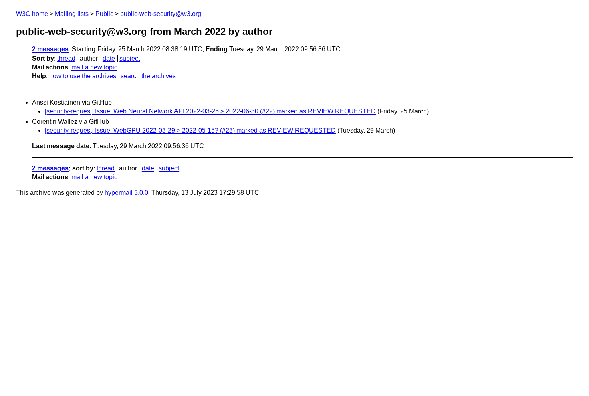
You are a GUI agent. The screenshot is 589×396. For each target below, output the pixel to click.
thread (66, 58)
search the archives (148, 76)
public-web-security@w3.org (160, 13)
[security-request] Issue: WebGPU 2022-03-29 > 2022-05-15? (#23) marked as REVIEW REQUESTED (190, 130)
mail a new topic (94, 67)
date (109, 58)
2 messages (50, 49)
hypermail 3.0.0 (126, 192)
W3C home (32, 13)
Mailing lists (72, 13)
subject (129, 58)
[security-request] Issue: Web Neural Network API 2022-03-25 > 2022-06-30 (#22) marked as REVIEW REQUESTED (210, 111)
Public (104, 13)
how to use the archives (82, 76)
